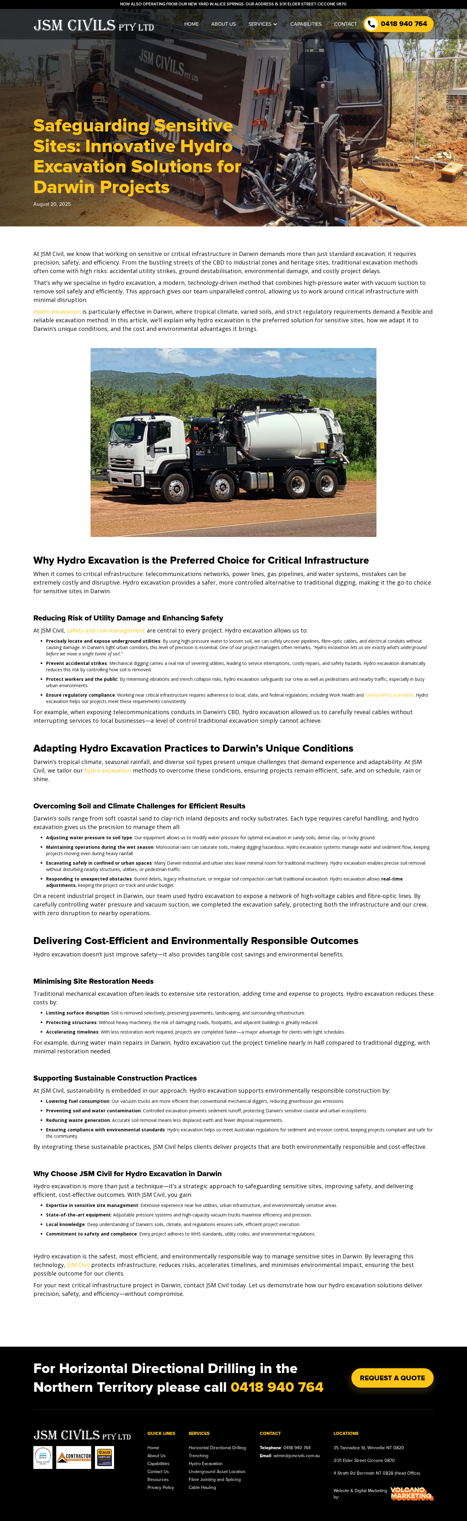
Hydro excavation (57, 311)
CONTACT (345, 24)
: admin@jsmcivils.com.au (290, 1455)
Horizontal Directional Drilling (217, 1448)
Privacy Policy (160, 1487)
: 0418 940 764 (285, 1448)
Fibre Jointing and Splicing (215, 1479)
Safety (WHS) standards (389, 695)
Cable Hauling (202, 1487)
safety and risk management (106, 630)
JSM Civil (78, 1265)
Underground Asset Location (217, 1471)
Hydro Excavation (206, 1463)
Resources (158, 1479)
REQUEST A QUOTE (392, 1378)
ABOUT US (223, 24)
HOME (191, 24)
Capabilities (158, 1463)
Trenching (198, 1455)
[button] (263, 24)
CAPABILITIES (305, 24)
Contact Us (158, 1471)
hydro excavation (108, 770)
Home (153, 1448)
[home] (93, 24)
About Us (156, 1455)
